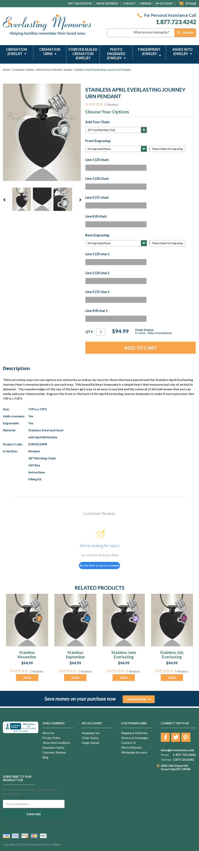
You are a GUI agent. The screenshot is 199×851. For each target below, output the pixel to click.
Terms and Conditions (56, 742)
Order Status (90, 738)
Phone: (165, 754)
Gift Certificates (80, 3)
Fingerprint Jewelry (149, 51)
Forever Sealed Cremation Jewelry (83, 53)
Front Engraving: (98, 141)
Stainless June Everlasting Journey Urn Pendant (123, 659)
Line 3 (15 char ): (97, 292)
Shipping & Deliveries (134, 733)
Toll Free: (166, 759)
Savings (145, 3)
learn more (136, 699)
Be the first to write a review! (99, 565)
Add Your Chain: (97, 122)
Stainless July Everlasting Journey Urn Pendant (172, 659)
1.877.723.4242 (176, 21)
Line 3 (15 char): (97, 197)
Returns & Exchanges (134, 738)
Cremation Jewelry (16, 51)
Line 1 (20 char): (97, 160)
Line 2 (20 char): (97, 179)
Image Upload (90, 742)
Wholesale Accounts (134, 752)
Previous (4, 200)
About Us (48, 733)
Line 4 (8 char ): (96, 311)
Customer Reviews (54, 752)
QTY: (89, 332)
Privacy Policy (51, 738)
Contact (129, 3)
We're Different (107, 3)
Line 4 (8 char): (96, 216)
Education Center (53, 747)
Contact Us (128, 742)
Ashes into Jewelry (182, 51)
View (27, 677)
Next (80, 200)
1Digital (56, 844)
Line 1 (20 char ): (97, 254)
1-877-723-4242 (184, 754)
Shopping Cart (91, 733)
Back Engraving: (97, 235)
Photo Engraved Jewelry (115, 53)
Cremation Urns (49, 51)
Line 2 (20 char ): (97, 273)
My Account (164, 3)
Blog (45, 757)
